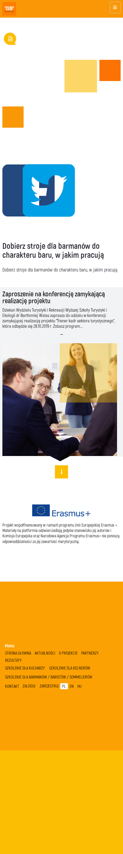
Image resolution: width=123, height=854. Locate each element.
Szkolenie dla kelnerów (69, 667)
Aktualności (45, 652)
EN (72, 686)
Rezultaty (13, 660)
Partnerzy (90, 652)
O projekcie (68, 652)
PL (64, 686)
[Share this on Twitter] (32, 189)
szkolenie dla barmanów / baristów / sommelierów (48, 676)
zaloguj (29, 685)
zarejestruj (49, 685)
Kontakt (12, 686)
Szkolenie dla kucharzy (25, 667)
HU (79, 686)
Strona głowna (18, 652)
